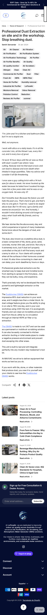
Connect (7, 561)
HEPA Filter (27, 78)
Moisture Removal (10, 90)
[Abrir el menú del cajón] (6, 15)
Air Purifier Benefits (11, 61)
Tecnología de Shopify (31, 600)
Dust (29, 74)
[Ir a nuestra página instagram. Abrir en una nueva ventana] (23, 546)
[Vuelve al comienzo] (23, 607)
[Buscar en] (37, 15)
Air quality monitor (11, 66)
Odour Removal (28, 90)
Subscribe (38, 501)
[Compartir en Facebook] (19, 385)
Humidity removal (28, 82)
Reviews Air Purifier (11, 98)
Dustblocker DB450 (14, 294)
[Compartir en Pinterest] (24, 385)
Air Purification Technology (14, 57)
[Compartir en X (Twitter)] (28, 385)
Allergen (6, 70)
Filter (36, 74)
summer (27, 98)
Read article (25, 422)
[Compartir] (14, 385)
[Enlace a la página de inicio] (23, 516)
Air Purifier (34, 57)
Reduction (25, 94)
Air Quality (27, 61)
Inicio (4, 26)
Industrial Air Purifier (12, 86)
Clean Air (26, 70)
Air (4, 49)
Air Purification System (29, 53)
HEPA (17, 78)
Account (7, 574)
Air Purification (9, 53)
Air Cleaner (14, 49)
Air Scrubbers (28, 66)
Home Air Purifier (10, 82)
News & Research (17, 26)
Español (22, 584)
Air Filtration (28, 49)
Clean (16, 70)
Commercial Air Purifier (13, 74)
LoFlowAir (29, 86)
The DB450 (7, 326)
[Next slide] (43, 4)
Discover (7, 568)
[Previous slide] (3, 4)
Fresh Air (7, 78)
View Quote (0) (45, 14)
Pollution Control (10, 94)
